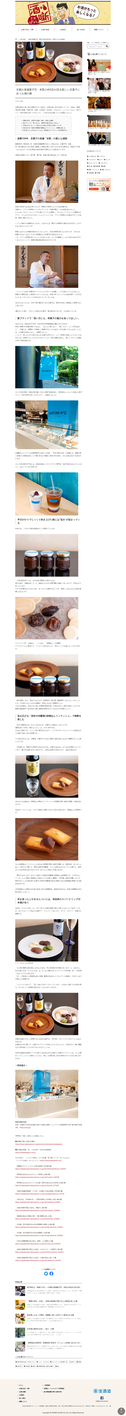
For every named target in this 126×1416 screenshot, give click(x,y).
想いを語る (81, 30)
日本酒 (27, 1366)
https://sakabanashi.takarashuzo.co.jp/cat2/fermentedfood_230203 (40, 1169)
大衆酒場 (91, 173)
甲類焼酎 (97, 166)
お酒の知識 (45, 30)
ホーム (21, 1385)
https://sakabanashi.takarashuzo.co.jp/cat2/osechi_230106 (37, 1177)
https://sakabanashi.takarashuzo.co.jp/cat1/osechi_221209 (37, 1185)
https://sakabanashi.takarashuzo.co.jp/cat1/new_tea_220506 (37, 1244)
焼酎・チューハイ (94, 169)
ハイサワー (102, 156)
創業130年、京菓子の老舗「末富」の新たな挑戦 (38, 120)
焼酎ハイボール (105, 169)
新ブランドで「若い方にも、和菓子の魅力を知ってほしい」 (41, 123)
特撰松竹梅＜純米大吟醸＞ (46, 1366)
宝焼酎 (98, 173)
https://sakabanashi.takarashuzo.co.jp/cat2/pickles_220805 (37, 1219)
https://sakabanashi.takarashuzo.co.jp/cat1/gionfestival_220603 (39, 1235)
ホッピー (108, 159)
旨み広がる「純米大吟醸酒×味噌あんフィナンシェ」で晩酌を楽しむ (44, 128)
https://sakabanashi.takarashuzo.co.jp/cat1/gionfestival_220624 (39, 1227)
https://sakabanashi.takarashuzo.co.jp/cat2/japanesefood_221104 (39, 1194)
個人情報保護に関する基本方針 (53, 1392)
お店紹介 (63, 30)
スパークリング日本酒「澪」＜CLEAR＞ (63, 1362)
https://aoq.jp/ (25, 1127)
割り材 (90, 166)
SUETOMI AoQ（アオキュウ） (26, 1362)
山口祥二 (19, 1366)
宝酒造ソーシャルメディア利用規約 (54, 1388)
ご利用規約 (47, 1385)
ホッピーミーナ (93, 163)
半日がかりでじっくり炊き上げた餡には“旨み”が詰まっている (42, 125)
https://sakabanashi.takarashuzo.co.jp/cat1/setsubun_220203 (38, 1260)
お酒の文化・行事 (27, 30)
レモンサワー (104, 163)
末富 (34, 1366)
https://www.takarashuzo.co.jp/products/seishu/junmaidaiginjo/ (38, 1144)
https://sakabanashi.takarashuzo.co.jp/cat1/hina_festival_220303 (39, 1252)
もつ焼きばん (92, 156)
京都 (79, 1362)
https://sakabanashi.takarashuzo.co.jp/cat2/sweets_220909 (37, 1210)
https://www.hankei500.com (50, 1160)
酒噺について (99, 30)
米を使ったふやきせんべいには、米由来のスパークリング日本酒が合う (45, 130)
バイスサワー (92, 159)
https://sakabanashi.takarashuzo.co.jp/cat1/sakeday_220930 (37, 1202)
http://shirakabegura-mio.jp (25, 1152)
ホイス (101, 159)
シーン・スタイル (43, 1362)
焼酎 (104, 166)
